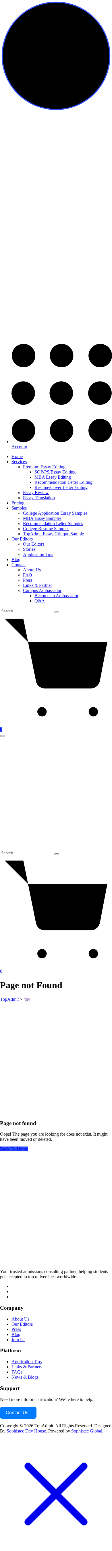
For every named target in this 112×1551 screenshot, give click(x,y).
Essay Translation (39, 497)
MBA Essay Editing (52, 477)
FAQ (27, 575)
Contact (18, 564)
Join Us (18, 1339)
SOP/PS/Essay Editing (55, 471)
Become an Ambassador (56, 595)
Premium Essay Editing (44, 466)
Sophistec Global (86, 1430)
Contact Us (17, 1412)
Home (17, 456)
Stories (29, 549)
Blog (15, 559)
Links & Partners (26, 1366)
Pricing (17, 502)
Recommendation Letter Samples (53, 523)
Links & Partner (37, 585)
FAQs (16, 1372)
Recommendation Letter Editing (63, 482)
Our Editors (22, 538)
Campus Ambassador (42, 590)
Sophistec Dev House (26, 1430)
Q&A (39, 600)
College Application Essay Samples (55, 513)
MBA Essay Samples (42, 518)
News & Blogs (24, 1377)
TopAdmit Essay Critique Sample (53, 533)
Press (27, 580)
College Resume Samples (46, 528)
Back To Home (14, 1149)
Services (19, 461)
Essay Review (36, 492)
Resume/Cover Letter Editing (61, 487)
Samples (19, 508)
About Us (32, 569)
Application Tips (38, 554)
